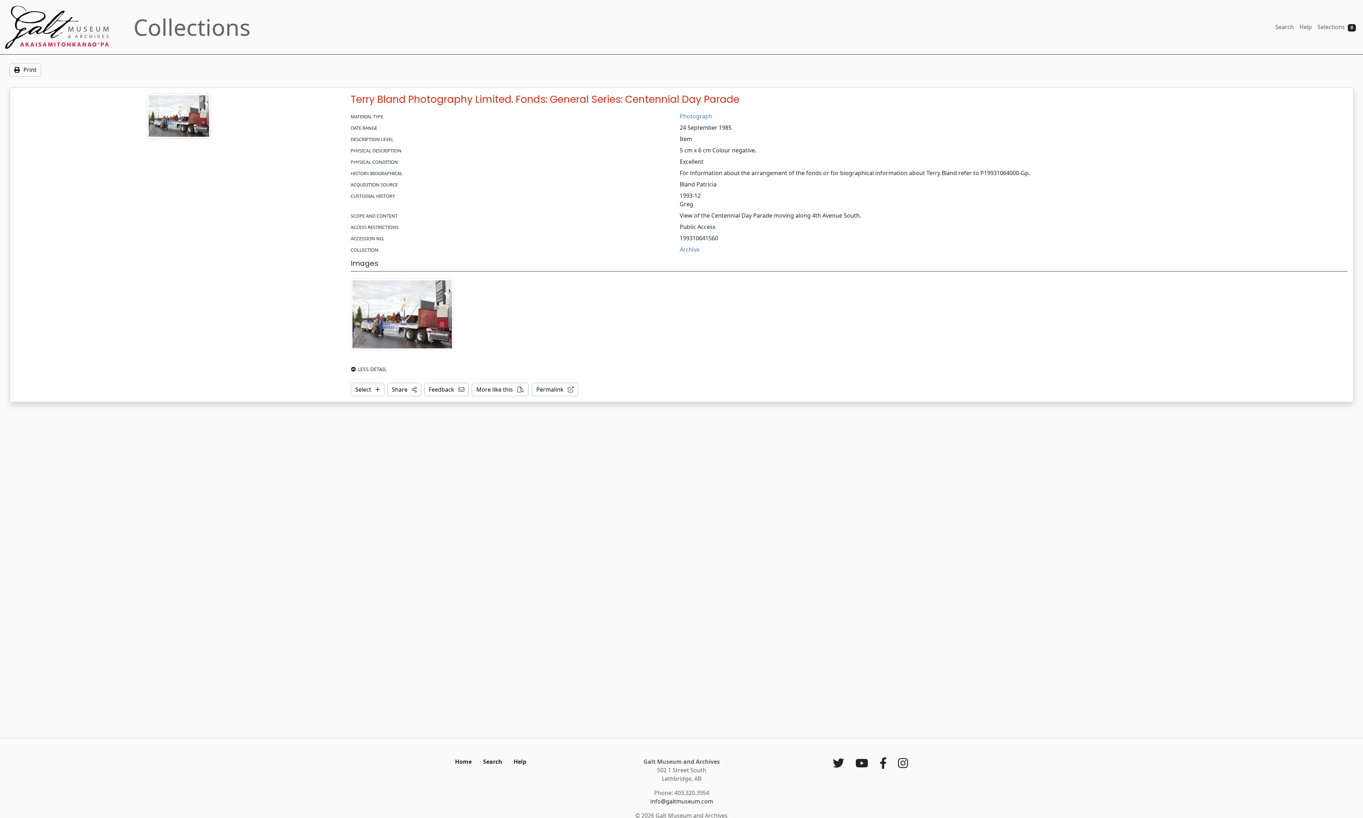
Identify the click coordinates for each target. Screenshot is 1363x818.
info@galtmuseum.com (681, 801)
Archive (690, 249)
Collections (192, 27)
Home (463, 762)
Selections (1335, 27)
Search (1284, 27)
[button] (404, 389)
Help (1305, 27)
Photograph (696, 116)
